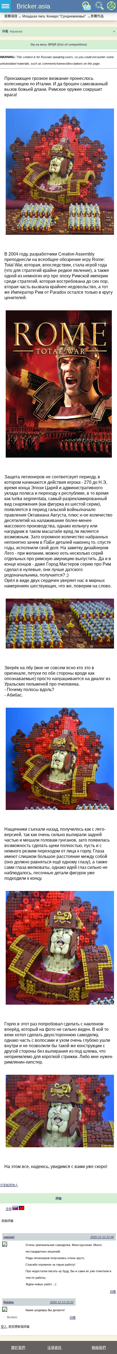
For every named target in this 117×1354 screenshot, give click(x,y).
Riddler (9, 1302)
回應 (113, 1291)
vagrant (9, 1237)
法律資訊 (54, 1348)
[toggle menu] (5, 6)
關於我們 (18, 1348)
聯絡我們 (99, 1348)
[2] (15, 1209)
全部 (9, 1209)
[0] (21, 1209)
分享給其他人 (9, 1185)
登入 (4, 1326)
